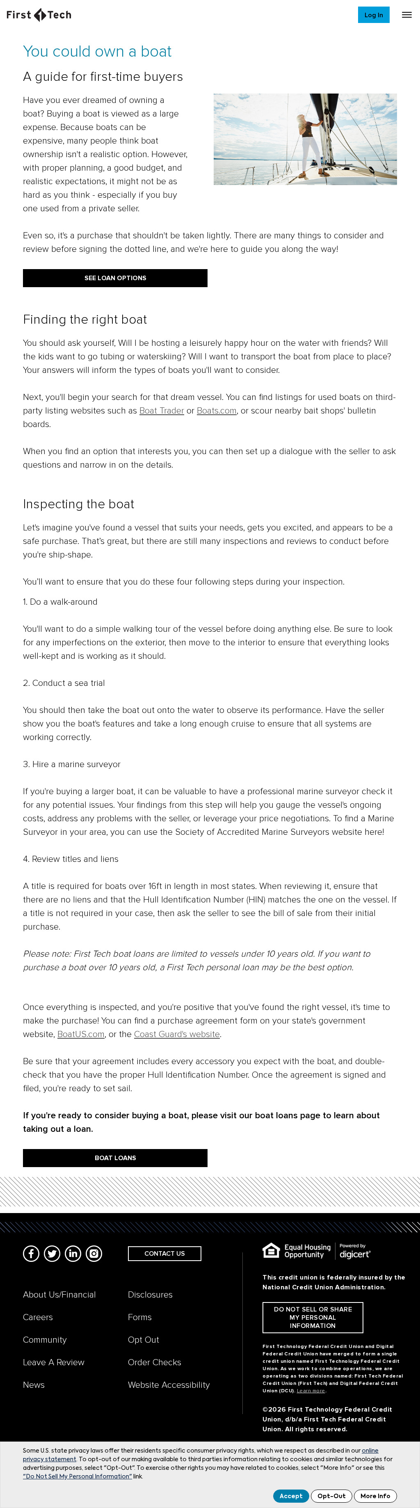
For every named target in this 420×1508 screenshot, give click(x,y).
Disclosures (150, 1294)
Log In (374, 15)
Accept (291, 1496)
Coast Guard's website (177, 1034)
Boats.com (217, 410)
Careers (38, 1317)
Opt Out (143, 1340)
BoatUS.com (81, 1034)
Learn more (311, 1391)
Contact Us (164, 1254)
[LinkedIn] (73, 1253)
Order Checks (154, 1362)
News (34, 1385)
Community (45, 1340)
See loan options (115, 278)
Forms (140, 1317)
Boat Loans (115, 1158)
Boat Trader (161, 410)
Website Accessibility (169, 1385)
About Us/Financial (59, 1294)
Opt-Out (331, 1496)
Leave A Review (53, 1362)
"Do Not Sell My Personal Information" (77, 1477)
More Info (375, 1496)
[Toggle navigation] (407, 15)
